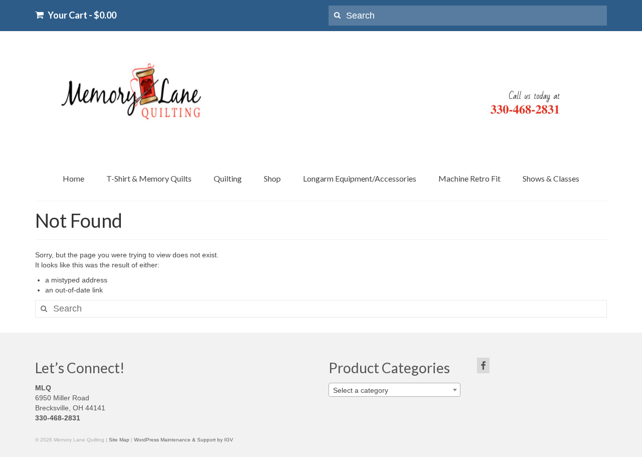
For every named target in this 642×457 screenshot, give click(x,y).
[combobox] (394, 390)
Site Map (119, 439)
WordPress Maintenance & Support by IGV (183, 439)
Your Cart (81, 15)
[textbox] (394, 390)
